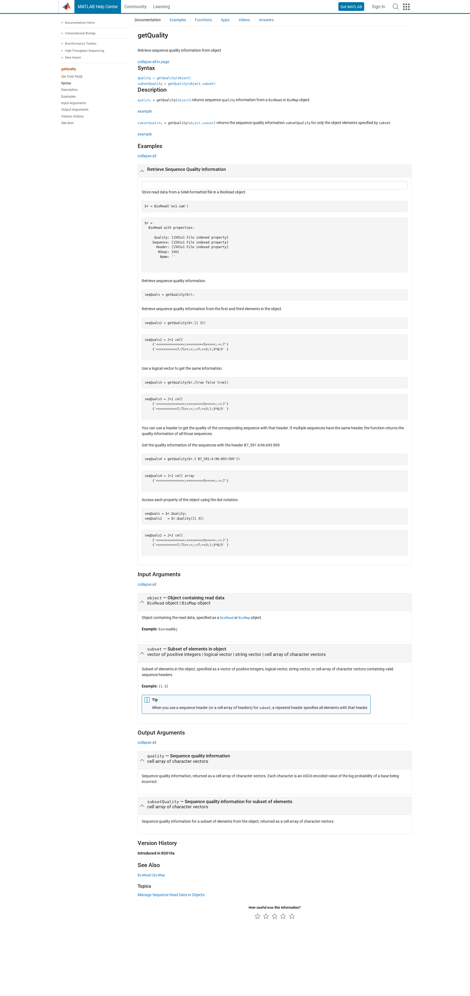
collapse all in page (153, 62)
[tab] (275, 171)
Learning (161, 6)
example (145, 111)
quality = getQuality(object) (164, 78)
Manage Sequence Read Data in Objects (171, 895)
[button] (396, 6)
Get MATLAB (351, 7)
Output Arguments (74, 110)
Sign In (378, 6)
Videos (244, 20)
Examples (68, 96)
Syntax (66, 83)
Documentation (148, 20)
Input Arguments (73, 103)
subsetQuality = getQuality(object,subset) (177, 84)
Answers (266, 20)
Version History (72, 116)
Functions (203, 20)
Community (135, 6)
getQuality (68, 69)
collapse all (147, 156)
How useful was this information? (275, 907)
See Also (67, 123)
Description (69, 90)
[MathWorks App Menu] (406, 7)
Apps (225, 20)
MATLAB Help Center (98, 6)
